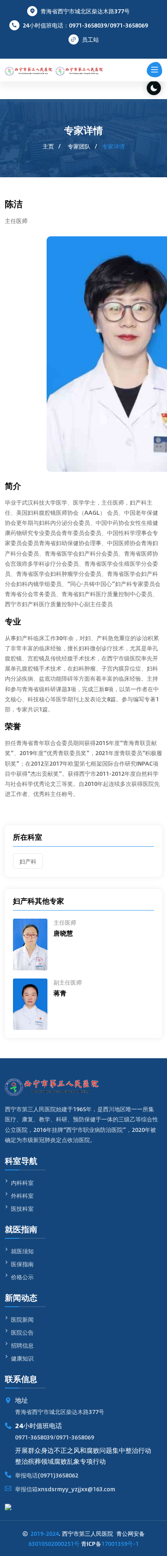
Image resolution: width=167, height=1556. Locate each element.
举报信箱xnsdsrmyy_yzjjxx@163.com (65, 1488)
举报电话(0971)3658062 (46, 1475)
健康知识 (22, 1358)
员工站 (90, 39)
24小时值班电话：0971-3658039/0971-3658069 (85, 25)
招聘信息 (22, 1345)
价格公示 (22, 1276)
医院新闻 (22, 1319)
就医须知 (22, 1250)
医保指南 (22, 1263)
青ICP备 (110, 1543)
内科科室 (22, 1182)
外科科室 (22, 1195)
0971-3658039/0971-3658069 (54, 1437)
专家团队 (79, 146)
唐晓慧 (63, 933)
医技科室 (22, 1208)
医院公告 (22, 1332)
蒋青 (60, 993)
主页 (48, 146)
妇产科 (27, 861)
